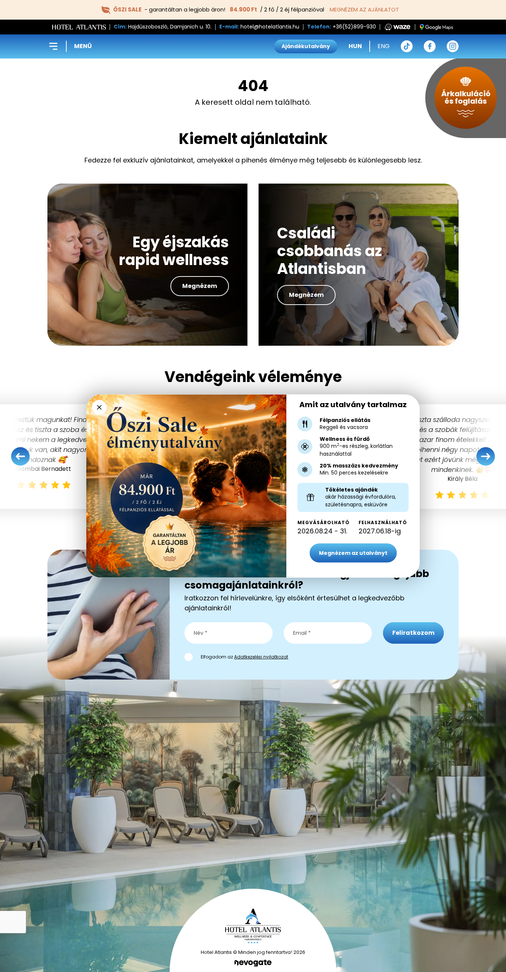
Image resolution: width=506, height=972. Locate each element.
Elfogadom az (244, 657)
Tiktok (407, 46)
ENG (383, 46)
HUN (355, 46)
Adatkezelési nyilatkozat (261, 657)
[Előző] (20, 456)
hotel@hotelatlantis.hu (269, 26)
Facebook (430, 46)
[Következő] (485, 456)
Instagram (453, 46)
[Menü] (53, 46)
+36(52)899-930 (354, 26)
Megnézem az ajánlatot (364, 9)
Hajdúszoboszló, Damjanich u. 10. (170, 26)
